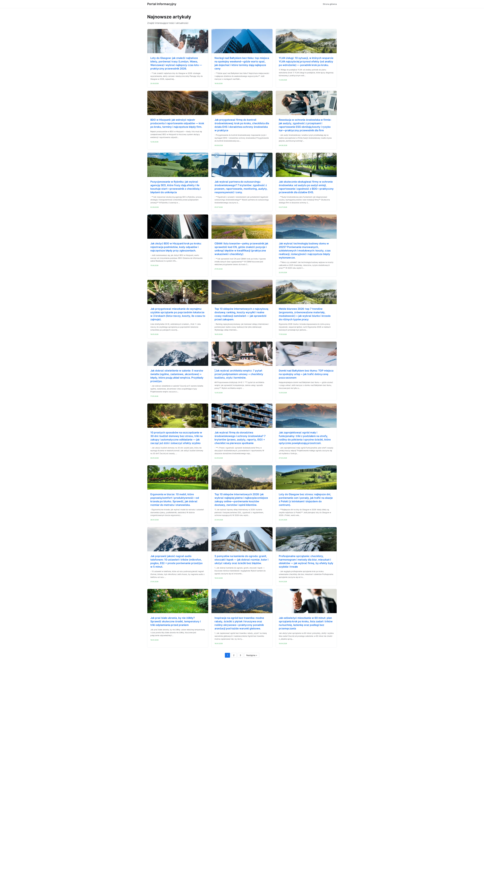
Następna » (251, 655)
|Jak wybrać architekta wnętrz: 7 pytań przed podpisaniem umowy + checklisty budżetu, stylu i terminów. (239, 374)
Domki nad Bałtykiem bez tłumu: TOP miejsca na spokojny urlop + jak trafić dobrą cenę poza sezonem (306, 374)
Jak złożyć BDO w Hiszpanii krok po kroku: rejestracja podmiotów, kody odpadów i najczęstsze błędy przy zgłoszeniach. (176, 247)
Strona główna (330, 4)
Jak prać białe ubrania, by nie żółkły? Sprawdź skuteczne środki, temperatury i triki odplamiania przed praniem (175, 621)
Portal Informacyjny (161, 4)
